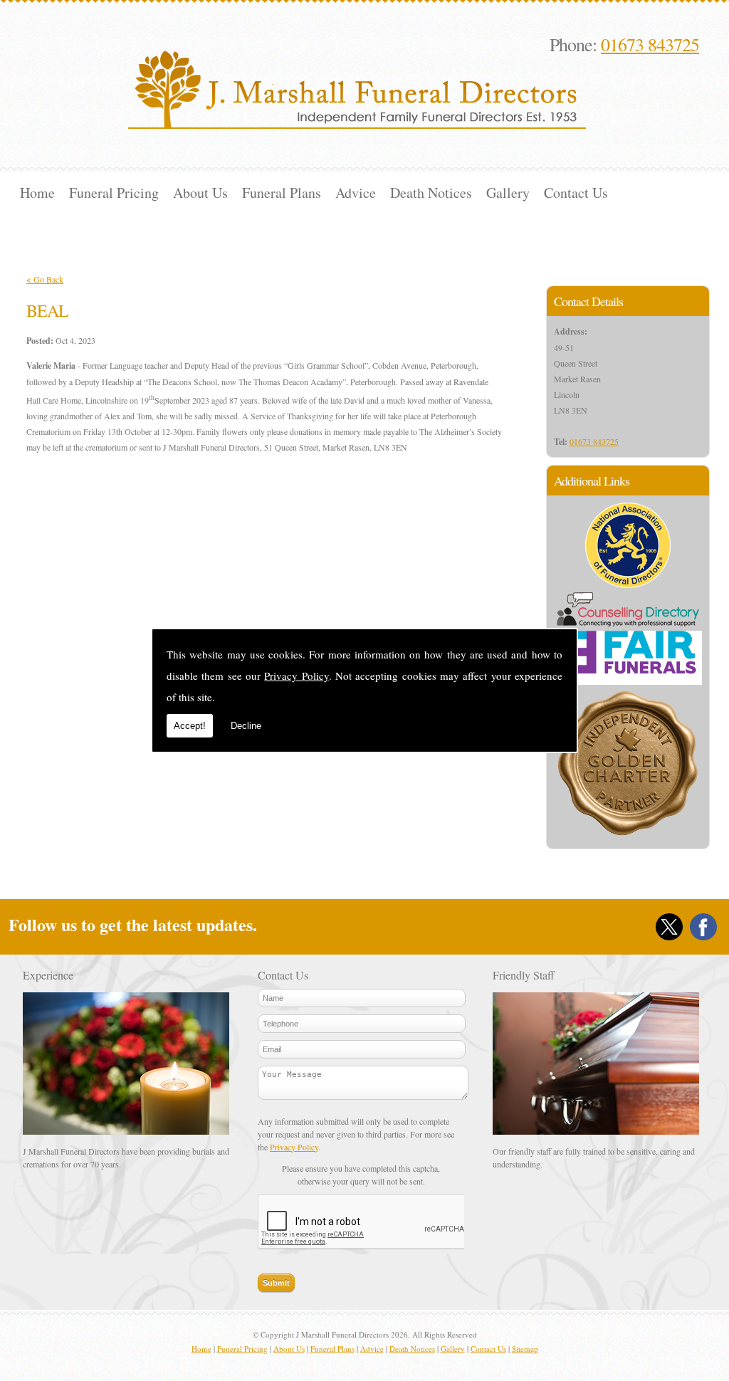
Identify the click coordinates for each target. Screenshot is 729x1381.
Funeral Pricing (114, 192)
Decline (246, 725)
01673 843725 (650, 44)
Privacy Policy (296, 675)
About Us (200, 192)
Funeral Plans (281, 192)
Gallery (508, 192)
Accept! (190, 725)
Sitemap (525, 1348)
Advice (355, 192)
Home (37, 192)
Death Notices (431, 192)
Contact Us (576, 192)
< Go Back (44, 279)
